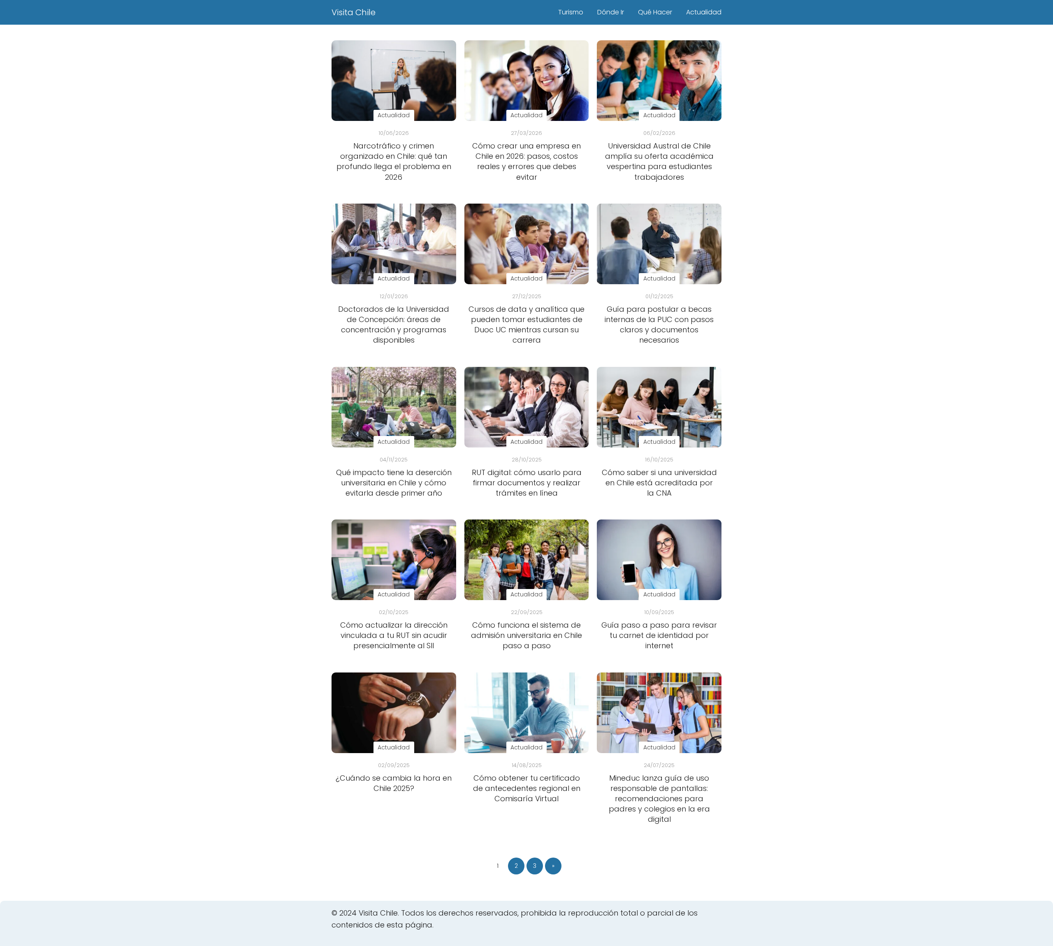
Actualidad (703, 12)
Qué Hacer (655, 12)
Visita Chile (354, 12)
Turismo (570, 12)
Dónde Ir (610, 12)
